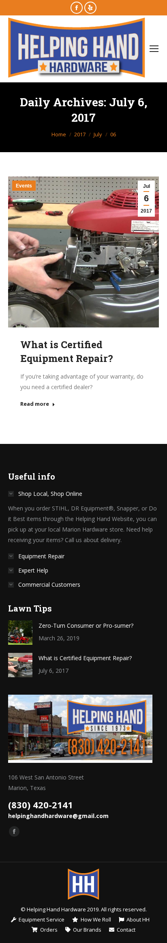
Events (24, 186)
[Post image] (20, 632)
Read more (34, 403)
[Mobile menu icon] (154, 49)
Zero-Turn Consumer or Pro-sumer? (86, 625)
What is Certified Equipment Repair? (85, 658)
